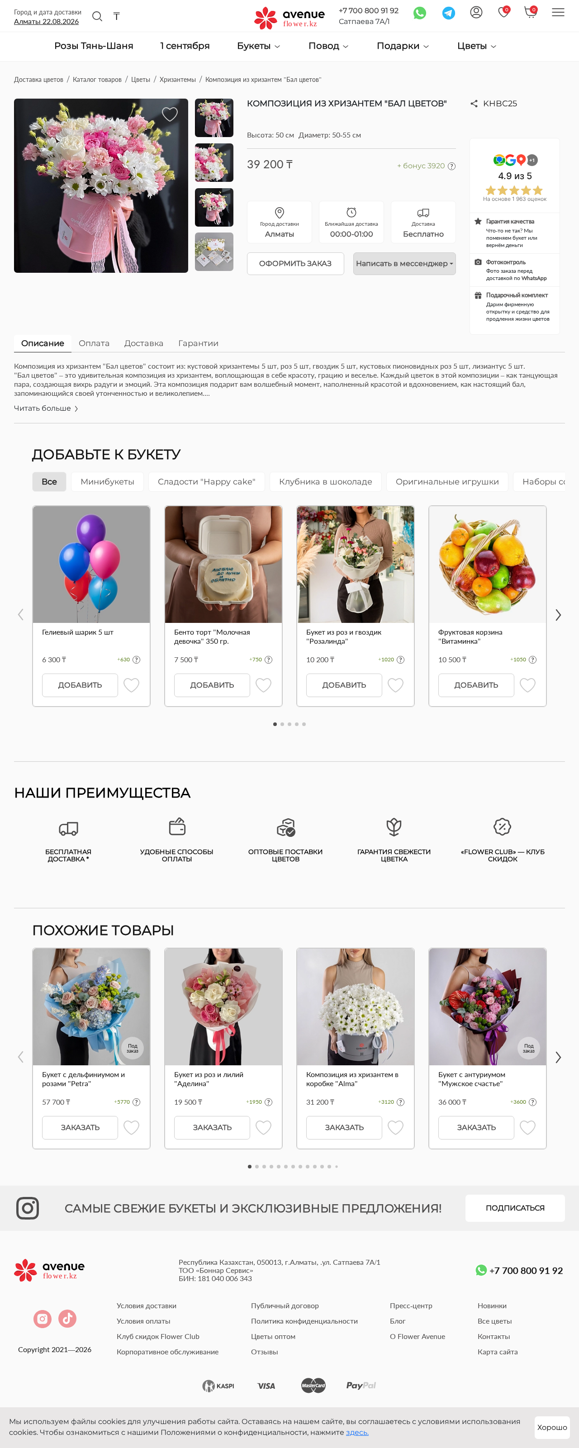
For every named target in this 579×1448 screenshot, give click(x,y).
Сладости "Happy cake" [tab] (207, 482)
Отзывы (264, 1351)
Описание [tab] (42, 343)
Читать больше (43, 408)
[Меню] (558, 12)
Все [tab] (49, 482)
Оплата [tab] (94, 343)
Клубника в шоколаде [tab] (325, 482)
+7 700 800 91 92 (369, 10)
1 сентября (185, 46)
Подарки (399, 46)
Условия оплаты (144, 1320)
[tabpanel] (289, 392)
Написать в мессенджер (402, 263)
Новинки (492, 1305)
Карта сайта (498, 1351)
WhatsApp (534, 278)
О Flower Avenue (417, 1336)
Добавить (80, 685)
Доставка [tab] (144, 343)
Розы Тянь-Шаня (93, 46)
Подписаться (515, 1208)
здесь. (357, 1432)
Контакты (494, 1336)
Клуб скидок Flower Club (158, 1336)
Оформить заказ (295, 263)
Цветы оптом (273, 1336)
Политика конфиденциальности (304, 1320)
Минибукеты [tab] (107, 482)
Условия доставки (146, 1305)
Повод (325, 46)
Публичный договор (285, 1305)
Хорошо (552, 1427)
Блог (398, 1320)
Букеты (255, 46)
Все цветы (495, 1320)
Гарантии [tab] (198, 343)
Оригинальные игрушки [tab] (447, 482)
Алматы (46, 21)
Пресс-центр (411, 1305)
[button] (275, 724)
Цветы (473, 46)
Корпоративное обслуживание (167, 1351)
